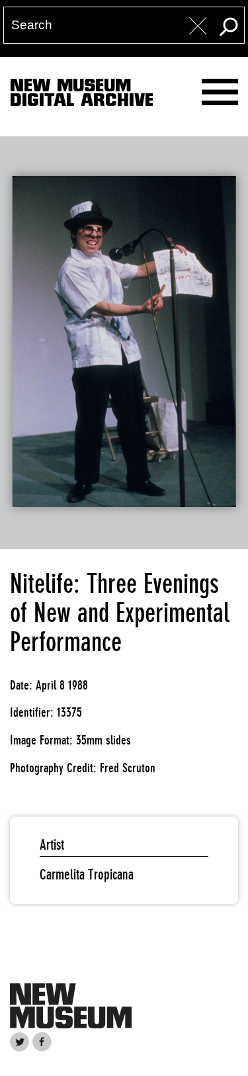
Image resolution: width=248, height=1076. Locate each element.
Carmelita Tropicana (87, 874)
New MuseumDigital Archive (81, 95)
